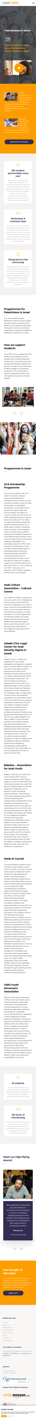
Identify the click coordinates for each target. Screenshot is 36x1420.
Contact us (7, 1338)
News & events (8, 1330)
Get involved (7, 1333)
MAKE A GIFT (13, 1293)
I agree (4, 1416)
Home (5, 1322)
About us (6, 1325)
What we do (7, 1328)
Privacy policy (8, 1340)
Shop (5, 1335)
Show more (11, 1416)
